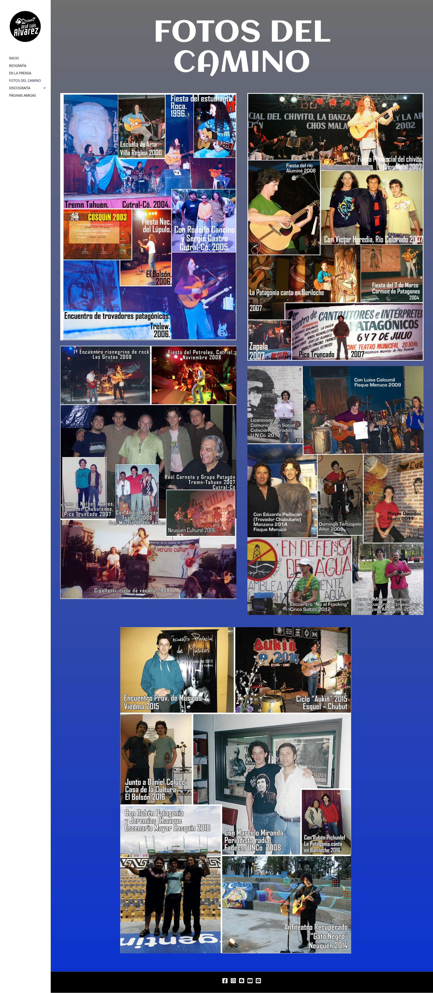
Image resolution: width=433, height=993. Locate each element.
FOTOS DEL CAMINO (25, 81)
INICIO (14, 58)
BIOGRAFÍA (17, 66)
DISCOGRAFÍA (19, 88)
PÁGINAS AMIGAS (22, 96)
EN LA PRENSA (20, 73)
